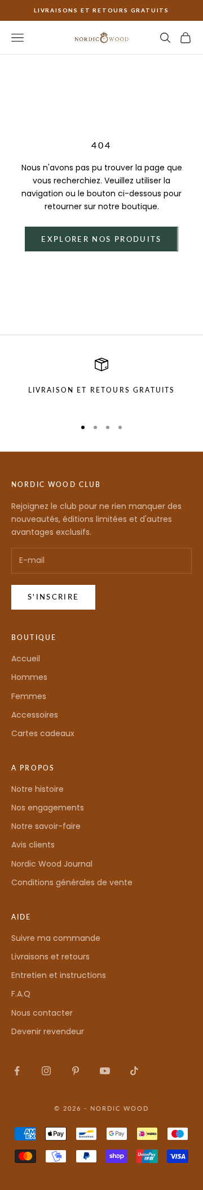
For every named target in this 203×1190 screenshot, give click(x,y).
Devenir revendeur (47, 1031)
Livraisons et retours (50, 956)
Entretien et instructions (58, 975)
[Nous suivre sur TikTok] (134, 1070)
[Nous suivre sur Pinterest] (75, 1070)
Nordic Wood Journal (51, 863)
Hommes (29, 677)
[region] (101, 383)
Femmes (28, 696)
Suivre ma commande (55, 938)
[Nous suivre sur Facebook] (17, 1070)
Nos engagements (47, 807)
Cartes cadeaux (42, 733)
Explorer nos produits (101, 239)
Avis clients (33, 844)
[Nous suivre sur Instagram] (46, 1070)
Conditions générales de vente (72, 882)
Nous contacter (42, 1012)
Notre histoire (37, 789)
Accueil (25, 658)
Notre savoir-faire (46, 826)
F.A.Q (20, 993)
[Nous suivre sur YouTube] (105, 1070)
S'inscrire (53, 596)
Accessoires (34, 714)
